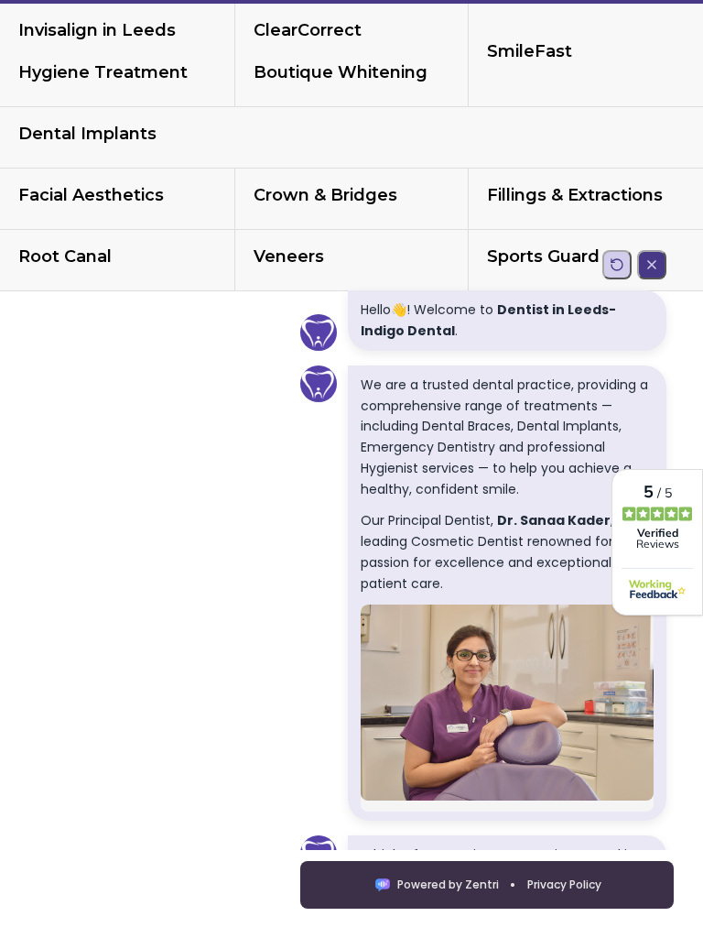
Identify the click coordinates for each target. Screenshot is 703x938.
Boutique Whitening (340, 72)
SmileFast (529, 51)
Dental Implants (87, 134)
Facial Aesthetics (91, 195)
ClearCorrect (308, 30)
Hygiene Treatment (103, 72)
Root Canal (65, 256)
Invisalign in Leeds (97, 30)
